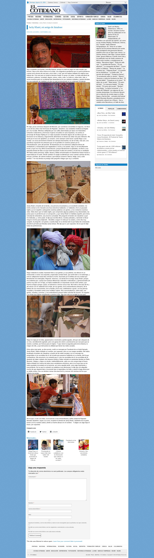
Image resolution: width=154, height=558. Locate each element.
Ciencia (103, 16)
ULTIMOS (100, 108)
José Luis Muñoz (103, 115)
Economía (58, 16)
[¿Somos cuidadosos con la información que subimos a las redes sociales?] (58, 445)
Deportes (80, 16)
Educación (48, 19)
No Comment (111, 115)
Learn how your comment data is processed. (68, 541)
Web (29, 514)
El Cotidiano (33, 554)
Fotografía (67, 19)
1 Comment (111, 122)
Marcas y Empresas (98, 19)
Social (73, 16)
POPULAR (111, 109)
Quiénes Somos (53, 2)
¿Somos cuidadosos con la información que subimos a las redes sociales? (58, 455)
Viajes (114, 19)
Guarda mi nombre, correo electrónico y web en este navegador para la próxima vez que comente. (57, 523)
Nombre (31, 503)
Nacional (38, 16)
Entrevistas (57, 19)
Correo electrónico (34, 509)
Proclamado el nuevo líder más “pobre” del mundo (46, 453)
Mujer (108, 19)
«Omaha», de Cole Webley (106, 128)
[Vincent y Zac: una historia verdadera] (84, 445)
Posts (92, 554)
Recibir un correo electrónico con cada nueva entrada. (44, 531)
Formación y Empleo (91, 16)
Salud (109, 16)
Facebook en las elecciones (71, 441)
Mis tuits (98, 168)
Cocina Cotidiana (33, 19)
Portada (30, 16)
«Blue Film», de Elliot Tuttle (106, 113)
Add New (97, 554)
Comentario (32, 476)
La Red (89, 19)
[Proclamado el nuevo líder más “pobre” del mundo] (46, 445)
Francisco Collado (103, 141)
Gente (42, 19)
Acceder (88, 554)
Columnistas (117, 16)
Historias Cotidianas (79, 19)
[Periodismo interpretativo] (77, 9)
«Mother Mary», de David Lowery (108, 120)
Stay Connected (73, 2)
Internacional (48, 16)
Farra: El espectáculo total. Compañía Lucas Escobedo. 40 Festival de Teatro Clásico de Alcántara (110, 137)
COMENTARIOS (121, 109)
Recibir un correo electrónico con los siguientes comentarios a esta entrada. (51, 527)
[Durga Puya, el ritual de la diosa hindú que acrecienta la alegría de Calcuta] (33, 445)
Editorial (62, 2)
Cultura (66, 16)
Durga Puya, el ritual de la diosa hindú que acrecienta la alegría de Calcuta (33, 455)
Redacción (101, 154)
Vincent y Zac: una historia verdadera (83, 453)
